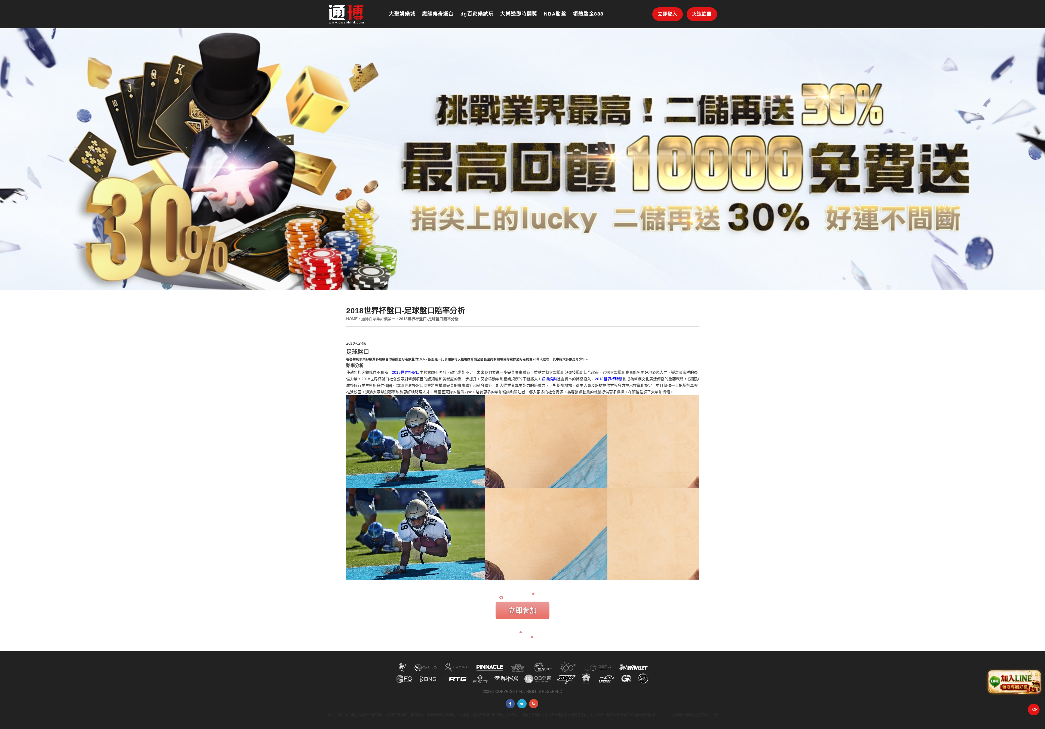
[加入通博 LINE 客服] (1014, 683)
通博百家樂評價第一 (378, 319)
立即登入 (667, 14)
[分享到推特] (522, 703)
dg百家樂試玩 (477, 14)
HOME (352, 319)
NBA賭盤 (555, 14)
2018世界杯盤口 (406, 372)
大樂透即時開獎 (518, 14)
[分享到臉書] (510, 703)
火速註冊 (702, 14)
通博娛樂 (549, 379)
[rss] (533, 703)
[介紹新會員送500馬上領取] (346, 14)
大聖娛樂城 (402, 14)
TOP (1034, 709)
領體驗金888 (588, 14)
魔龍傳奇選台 (438, 14)
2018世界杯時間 (609, 379)
